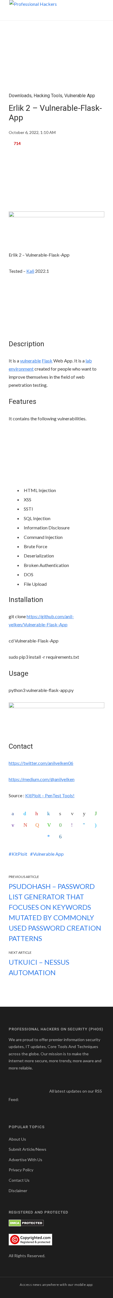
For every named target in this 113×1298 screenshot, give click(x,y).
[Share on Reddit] (85, 813)
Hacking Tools (48, 95)
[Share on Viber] (73, 825)
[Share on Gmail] (26, 825)
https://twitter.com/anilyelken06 (41, 763)
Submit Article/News (27, 1149)
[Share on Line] (50, 825)
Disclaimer (18, 1190)
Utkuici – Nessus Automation (39, 967)
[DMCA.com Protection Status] (26, 1222)
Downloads (20, 95)
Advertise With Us (25, 1159)
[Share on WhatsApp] (97, 813)
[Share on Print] (62, 813)
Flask (47, 360)
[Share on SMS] (62, 825)
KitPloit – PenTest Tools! (49, 795)
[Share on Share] (62, 836)
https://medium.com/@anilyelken (41, 779)
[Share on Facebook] (14, 813)
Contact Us (19, 1180)
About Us (17, 1139)
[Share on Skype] (97, 825)
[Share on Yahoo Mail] (14, 825)
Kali (30, 271)
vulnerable (30, 360)
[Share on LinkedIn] (50, 813)
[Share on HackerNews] (38, 825)
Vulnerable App (79, 95)
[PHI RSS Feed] (24, 1099)
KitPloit (19, 854)
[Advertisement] (56, 182)
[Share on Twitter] (26, 813)
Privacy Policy (21, 1169)
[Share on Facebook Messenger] (50, 836)
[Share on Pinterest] (38, 813)
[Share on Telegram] (85, 825)
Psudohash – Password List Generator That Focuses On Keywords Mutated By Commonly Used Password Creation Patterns (55, 912)
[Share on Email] (73, 813)
